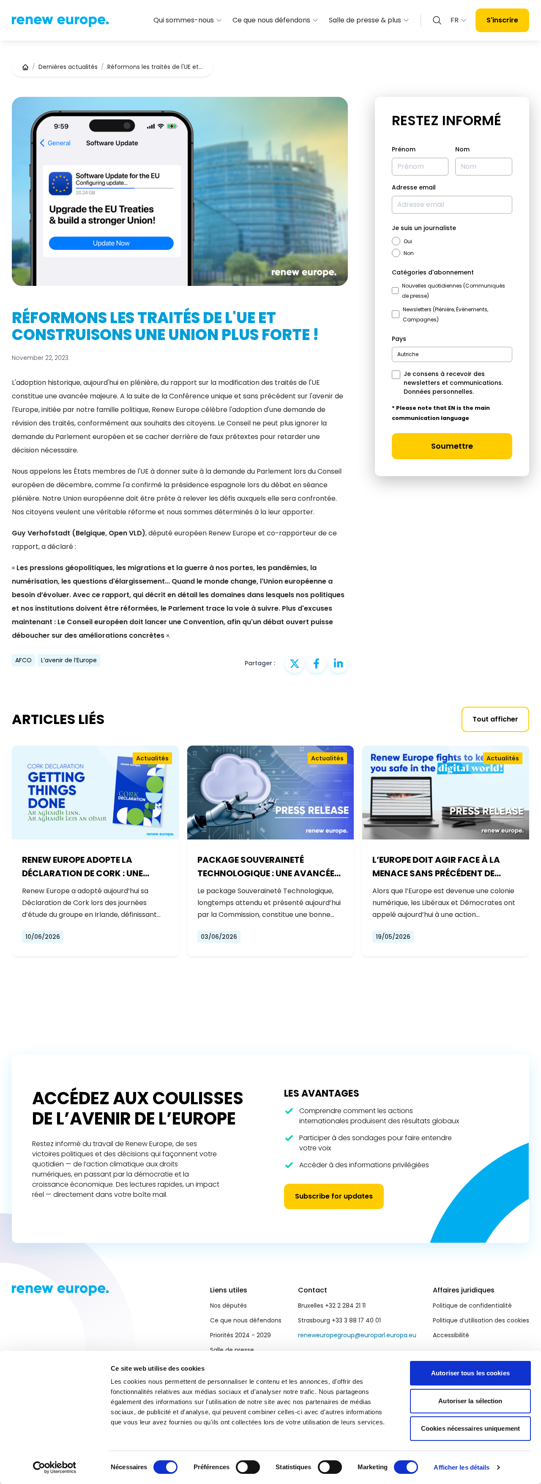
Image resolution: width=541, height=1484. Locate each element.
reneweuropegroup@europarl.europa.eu (357, 1335)
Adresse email (414, 187)
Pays (399, 339)
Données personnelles (438, 391)
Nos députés (228, 1305)
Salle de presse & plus (365, 20)
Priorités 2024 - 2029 (240, 1335)
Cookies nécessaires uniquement (470, 1428)
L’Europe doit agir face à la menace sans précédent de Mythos (436, 867)
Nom (462, 149)
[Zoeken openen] (437, 20)
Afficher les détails (461, 1467)
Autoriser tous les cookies (470, 1373)
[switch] (248, 1467)
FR (455, 20)
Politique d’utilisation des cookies (481, 1320)
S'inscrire (502, 20)
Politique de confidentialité (472, 1305)
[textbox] (407, 354)
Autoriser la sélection (470, 1400)
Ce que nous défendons (271, 20)
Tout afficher (495, 719)
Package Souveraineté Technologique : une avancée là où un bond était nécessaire (269, 867)
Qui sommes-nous (183, 20)
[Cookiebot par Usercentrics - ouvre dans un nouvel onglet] (55, 1467)
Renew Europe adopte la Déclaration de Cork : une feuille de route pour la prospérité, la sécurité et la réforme (87, 867)
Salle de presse (232, 1350)
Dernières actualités (68, 67)
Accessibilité (451, 1335)
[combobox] (452, 354)
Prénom (403, 149)
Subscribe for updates (334, 1196)
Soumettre (452, 446)
